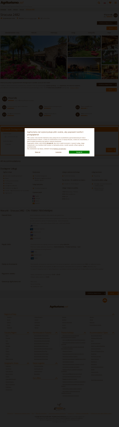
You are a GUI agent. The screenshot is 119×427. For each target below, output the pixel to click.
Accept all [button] (79, 152)
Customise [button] (58, 152)
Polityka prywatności (59, 148)
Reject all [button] (37, 152)
